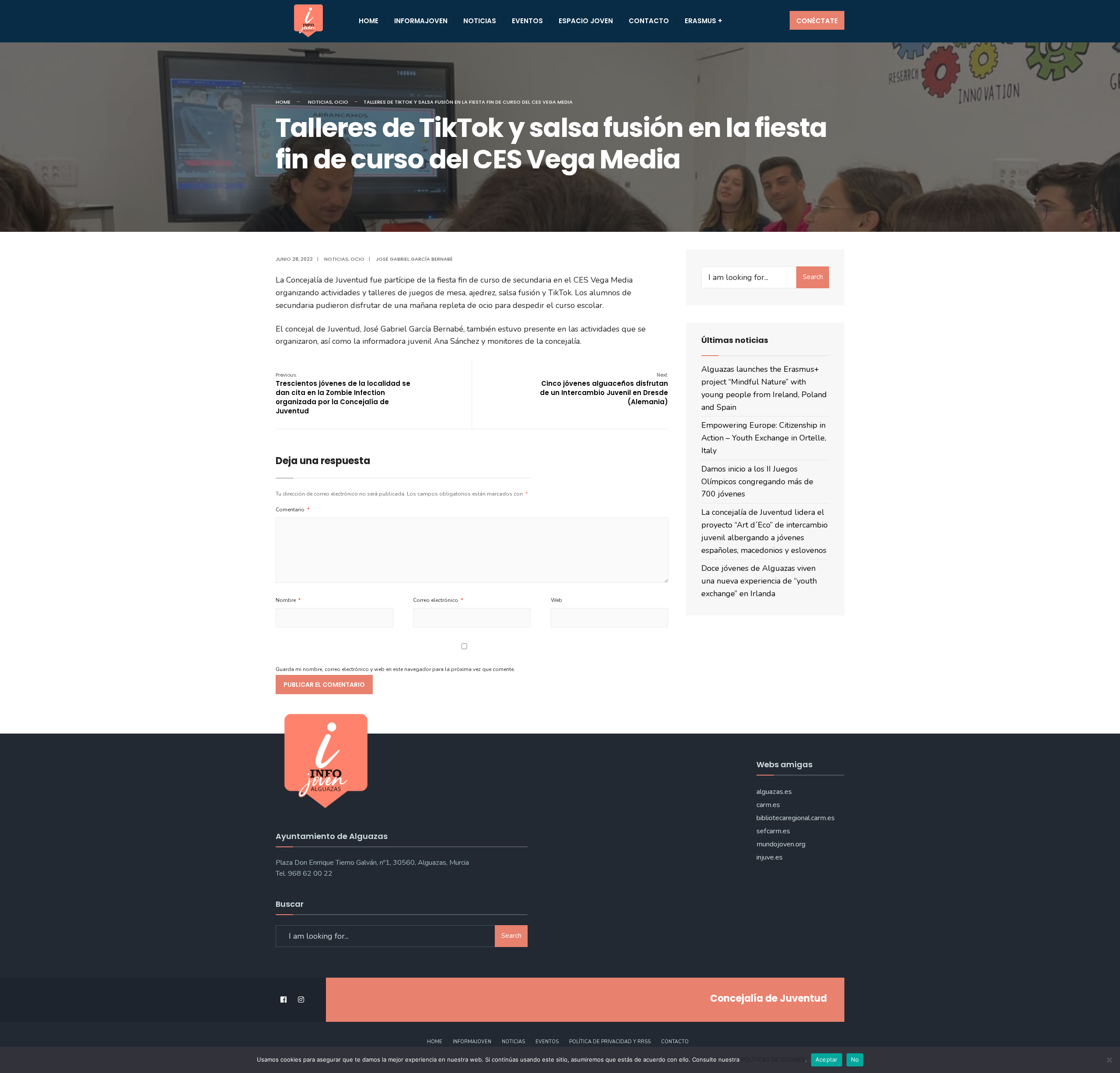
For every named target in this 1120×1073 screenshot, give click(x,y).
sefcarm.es (773, 831)
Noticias (479, 20)
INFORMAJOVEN (421, 20)
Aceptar (827, 1059)
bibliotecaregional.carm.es (795, 818)
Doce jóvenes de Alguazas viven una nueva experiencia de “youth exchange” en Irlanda (759, 581)
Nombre (288, 600)
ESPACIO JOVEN (586, 20)
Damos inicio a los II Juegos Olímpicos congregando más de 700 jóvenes (757, 482)
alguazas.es (774, 792)
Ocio (341, 101)
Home (368, 20)
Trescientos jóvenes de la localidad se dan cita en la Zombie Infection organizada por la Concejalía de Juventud (343, 393)
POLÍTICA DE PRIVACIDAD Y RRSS (610, 1041)
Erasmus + (703, 20)
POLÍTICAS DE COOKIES (773, 1059)
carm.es (768, 805)
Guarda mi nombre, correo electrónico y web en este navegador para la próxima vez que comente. (395, 669)
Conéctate (817, 20)
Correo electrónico (438, 600)
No (855, 1059)
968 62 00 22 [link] (310, 873)
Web (556, 600)
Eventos (527, 20)
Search (813, 277)
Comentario (292, 509)
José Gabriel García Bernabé (414, 258)
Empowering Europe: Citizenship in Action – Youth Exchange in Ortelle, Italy (763, 438)
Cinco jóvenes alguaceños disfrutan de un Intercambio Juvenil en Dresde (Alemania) (604, 388)
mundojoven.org (780, 844)
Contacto (649, 20)
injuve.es (769, 857)
